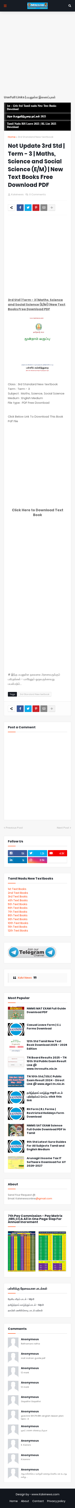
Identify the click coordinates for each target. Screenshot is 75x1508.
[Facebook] (20, 207)
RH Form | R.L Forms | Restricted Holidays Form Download (45, 1113)
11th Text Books (17, 927)
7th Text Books (17, 912)
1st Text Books (17, 889)
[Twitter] (28, 207)
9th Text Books (18, 919)
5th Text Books (17, 904)
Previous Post (14, 828)
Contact (38, 1501)
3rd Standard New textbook (35, 137)
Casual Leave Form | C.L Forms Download (44, 1027)
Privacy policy (56, 1501)
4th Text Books (18, 900)
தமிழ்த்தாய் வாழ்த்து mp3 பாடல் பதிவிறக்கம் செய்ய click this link (45, 1096)
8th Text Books (18, 915)
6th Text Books (18, 908)
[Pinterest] (35, 207)
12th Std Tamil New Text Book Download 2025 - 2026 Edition (47, 1045)
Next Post (63, 828)
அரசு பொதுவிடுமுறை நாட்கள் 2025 (26, 116)
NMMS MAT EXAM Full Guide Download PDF (46, 1010)
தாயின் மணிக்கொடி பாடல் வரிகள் (25, 1310)
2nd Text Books (18, 893)
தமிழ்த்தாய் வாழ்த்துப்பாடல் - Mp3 (26, 1305)
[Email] (43, 207)
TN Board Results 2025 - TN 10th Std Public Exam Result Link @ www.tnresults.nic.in (47, 1063)
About (25, 1501)
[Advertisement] (37, 54)
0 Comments (37, 194)
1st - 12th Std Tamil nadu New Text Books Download (31, 107)
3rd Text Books (18, 896)
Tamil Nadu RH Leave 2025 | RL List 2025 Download (31, 125)
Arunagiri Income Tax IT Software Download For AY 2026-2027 (46, 1162)
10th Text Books (18, 923)
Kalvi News (25, 978)
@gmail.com (44, 1198)
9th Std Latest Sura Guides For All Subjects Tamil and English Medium (46, 1145)
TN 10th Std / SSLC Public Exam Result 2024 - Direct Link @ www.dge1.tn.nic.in (45, 1080)
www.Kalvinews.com (45, 1494)
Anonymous (30, 1339)
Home (12, 137)
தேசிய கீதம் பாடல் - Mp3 (21, 1299)
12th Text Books (18, 930)
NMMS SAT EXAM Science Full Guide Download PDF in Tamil (46, 1129)
